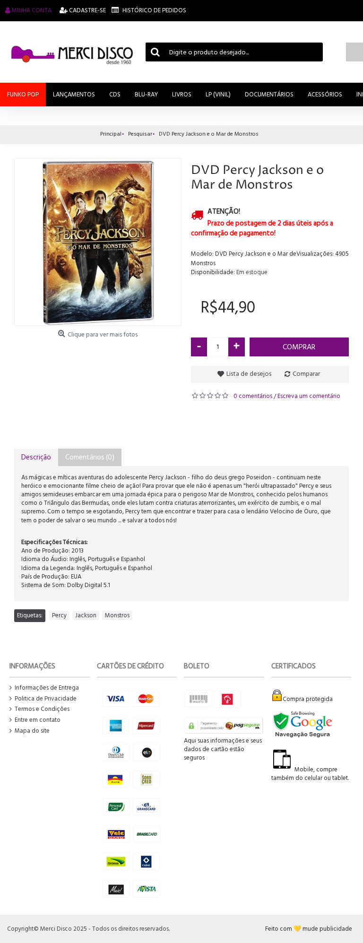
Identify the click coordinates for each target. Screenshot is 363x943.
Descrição (36, 457)
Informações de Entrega (47, 688)
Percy (59, 615)
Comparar (306, 373)
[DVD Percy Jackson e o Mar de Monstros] (98, 242)
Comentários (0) (89, 457)
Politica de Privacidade (46, 699)
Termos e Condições (42, 709)
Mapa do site (32, 731)
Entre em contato (37, 720)
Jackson (85, 615)
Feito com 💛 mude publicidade (308, 929)
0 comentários (252, 396)
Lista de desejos (248, 373)
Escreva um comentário (308, 396)
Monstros (117, 615)
